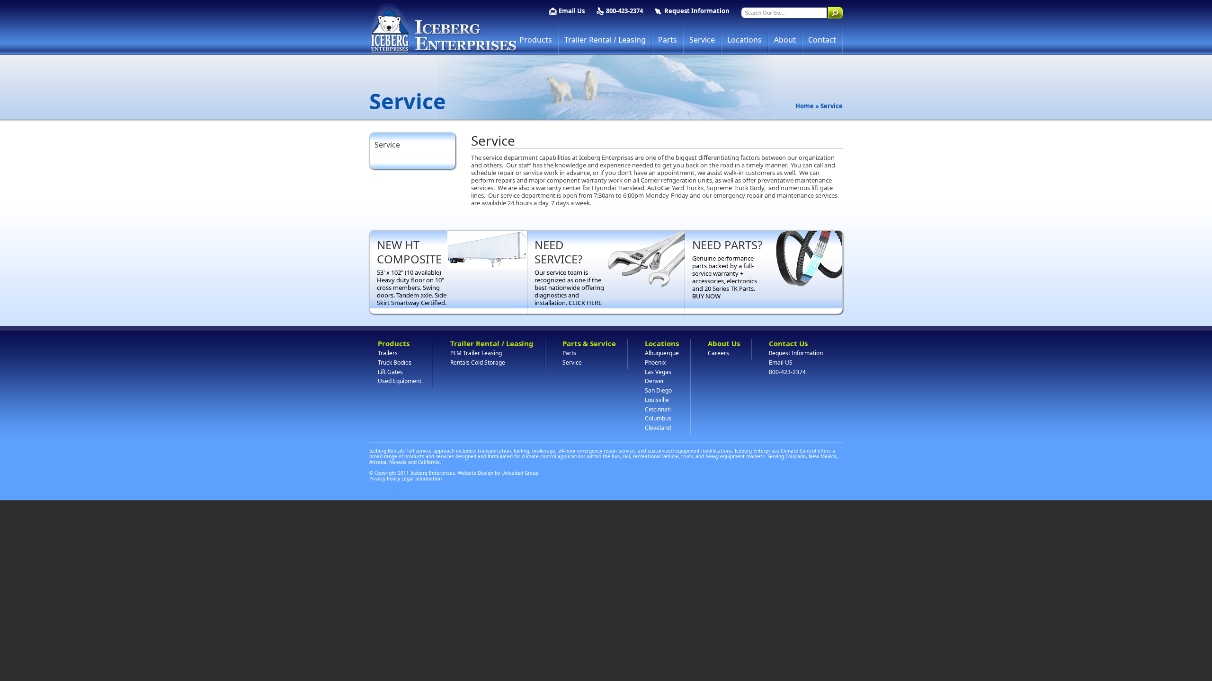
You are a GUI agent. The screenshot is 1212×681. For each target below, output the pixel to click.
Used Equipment (399, 381)
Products (535, 40)
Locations (744, 40)
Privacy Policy (384, 478)
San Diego (658, 390)
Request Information (697, 11)
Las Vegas (658, 372)
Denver (654, 381)
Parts (667, 40)
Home (804, 106)
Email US (781, 362)
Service (702, 40)
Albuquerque (662, 353)
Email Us (572, 11)
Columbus (658, 418)
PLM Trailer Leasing (476, 353)
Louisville (657, 400)
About (785, 40)
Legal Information (421, 478)
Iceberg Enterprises (443, 28)
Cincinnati (658, 409)
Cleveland (658, 428)
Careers (718, 353)
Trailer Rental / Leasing (605, 40)
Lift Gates (390, 372)
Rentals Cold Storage (477, 362)
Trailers (388, 353)
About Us (724, 343)
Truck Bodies (394, 362)
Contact (822, 40)
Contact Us (788, 343)
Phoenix (655, 362)
